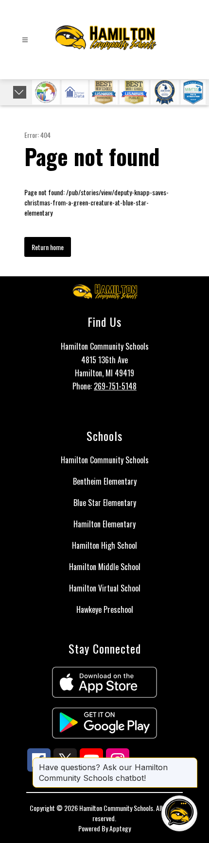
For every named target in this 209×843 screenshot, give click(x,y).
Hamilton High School (104, 545)
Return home (48, 247)
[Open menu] (25, 40)
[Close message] (189, 762)
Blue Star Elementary (104, 502)
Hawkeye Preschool (104, 609)
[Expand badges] (19, 92)
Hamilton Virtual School (104, 588)
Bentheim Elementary (105, 481)
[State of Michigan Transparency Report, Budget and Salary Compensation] (46, 92)
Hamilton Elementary (104, 524)
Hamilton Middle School (104, 567)
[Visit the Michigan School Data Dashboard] (75, 92)
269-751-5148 (115, 386)
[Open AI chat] (179, 813)
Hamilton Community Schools (105, 460)
